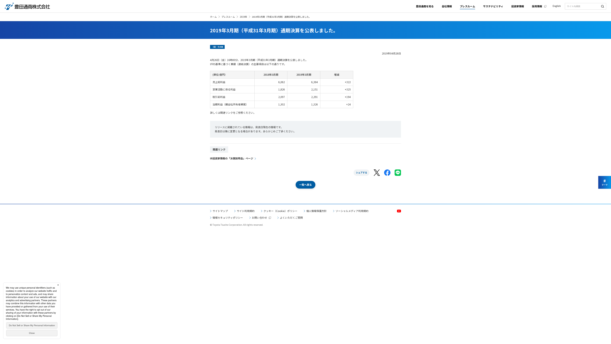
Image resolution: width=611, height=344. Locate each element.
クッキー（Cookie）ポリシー (280, 211)
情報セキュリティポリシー (228, 217)
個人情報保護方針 (316, 211)
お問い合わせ (259, 217)
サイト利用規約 (246, 211)
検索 (602, 6)
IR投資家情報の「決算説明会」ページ (231, 158)
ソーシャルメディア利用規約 (352, 211)
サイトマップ (220, 211)
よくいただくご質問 (291, 217)
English (557, 5)
